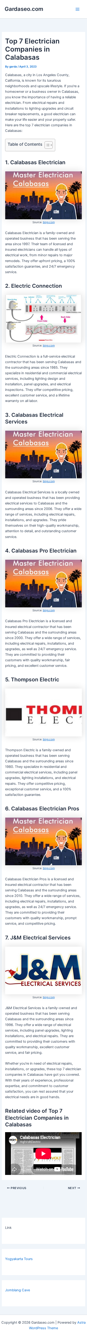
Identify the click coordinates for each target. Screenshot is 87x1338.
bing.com (49, 222)
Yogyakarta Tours (19, 1259)
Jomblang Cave (17, 1290)
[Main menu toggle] (77, 9)
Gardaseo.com (24, 9)
